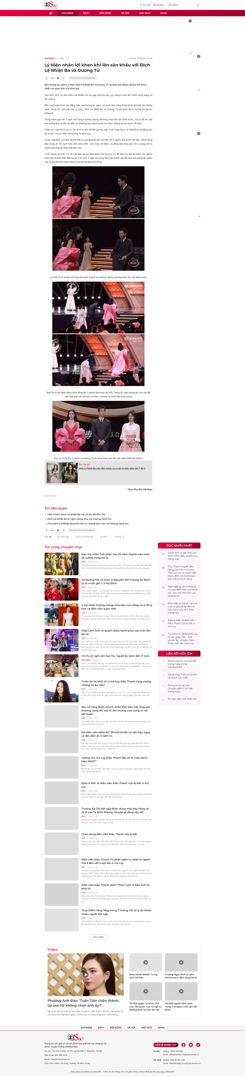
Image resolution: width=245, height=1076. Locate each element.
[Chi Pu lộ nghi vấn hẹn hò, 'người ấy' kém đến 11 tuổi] (62, 665)
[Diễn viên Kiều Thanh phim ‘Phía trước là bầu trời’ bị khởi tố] (62, 894)
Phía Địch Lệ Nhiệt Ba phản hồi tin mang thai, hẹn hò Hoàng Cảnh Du (88, 523)
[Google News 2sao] (82, 78)
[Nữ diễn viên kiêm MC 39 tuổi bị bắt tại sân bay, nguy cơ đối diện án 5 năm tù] (62, 742)
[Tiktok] (198, 1045)
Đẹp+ (86, 13)
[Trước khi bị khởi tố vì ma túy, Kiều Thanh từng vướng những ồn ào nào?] (62, 691)
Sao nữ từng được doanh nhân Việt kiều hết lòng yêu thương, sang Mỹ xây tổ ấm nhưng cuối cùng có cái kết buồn (115, 710)
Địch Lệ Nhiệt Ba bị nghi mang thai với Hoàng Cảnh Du (79, 519)
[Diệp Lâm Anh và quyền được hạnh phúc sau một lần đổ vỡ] (62, 640)
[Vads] (190, 53)
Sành (163, 13)
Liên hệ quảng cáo (166, 1045)
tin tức (184, 661)
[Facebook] (183, 1045)
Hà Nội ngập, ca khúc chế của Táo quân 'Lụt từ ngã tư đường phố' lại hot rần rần (145, 1006)
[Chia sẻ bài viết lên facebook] (47, 78)
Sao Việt (176, 699)
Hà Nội (156, 1051)
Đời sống (105, 13)
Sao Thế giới (84, 464)
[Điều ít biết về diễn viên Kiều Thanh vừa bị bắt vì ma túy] (62, 793)
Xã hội (125, 13)
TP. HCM (157, 1060)
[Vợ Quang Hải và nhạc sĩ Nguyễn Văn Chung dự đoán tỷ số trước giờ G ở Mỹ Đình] (62, 589)
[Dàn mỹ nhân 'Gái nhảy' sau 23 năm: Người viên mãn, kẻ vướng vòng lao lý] (62, 564)
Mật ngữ (144, 13)
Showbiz (67, 13)
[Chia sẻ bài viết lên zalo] (52, 78)
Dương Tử (110, 154)
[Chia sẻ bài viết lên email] (58, 78)
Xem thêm (98, 937)
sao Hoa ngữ (63, 536)
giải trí (180, 688)
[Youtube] (191, 1045)
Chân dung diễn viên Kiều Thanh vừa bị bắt (109, 834)
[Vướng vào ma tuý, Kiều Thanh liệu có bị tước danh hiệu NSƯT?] (62, 767)
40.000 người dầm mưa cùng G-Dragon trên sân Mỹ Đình (181, 1006)
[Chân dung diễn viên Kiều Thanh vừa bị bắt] (62, 843)
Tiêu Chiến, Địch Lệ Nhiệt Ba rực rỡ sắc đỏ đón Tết (76, 514)
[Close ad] (190, 21)
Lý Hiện (79, 109)
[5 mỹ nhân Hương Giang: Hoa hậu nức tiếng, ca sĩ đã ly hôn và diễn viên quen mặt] (62, 614)
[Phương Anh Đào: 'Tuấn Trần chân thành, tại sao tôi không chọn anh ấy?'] (85, 974)
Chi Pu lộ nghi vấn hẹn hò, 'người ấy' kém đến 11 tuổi (115, 656)
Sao (62, 58)
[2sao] (51, 13)
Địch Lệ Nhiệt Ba (62, 458)
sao (112, 95)
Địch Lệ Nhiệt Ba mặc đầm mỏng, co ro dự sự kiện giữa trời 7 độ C (112, 468)
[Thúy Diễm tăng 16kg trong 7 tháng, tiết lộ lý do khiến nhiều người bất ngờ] (62, 920)
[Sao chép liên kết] (64, 78)
